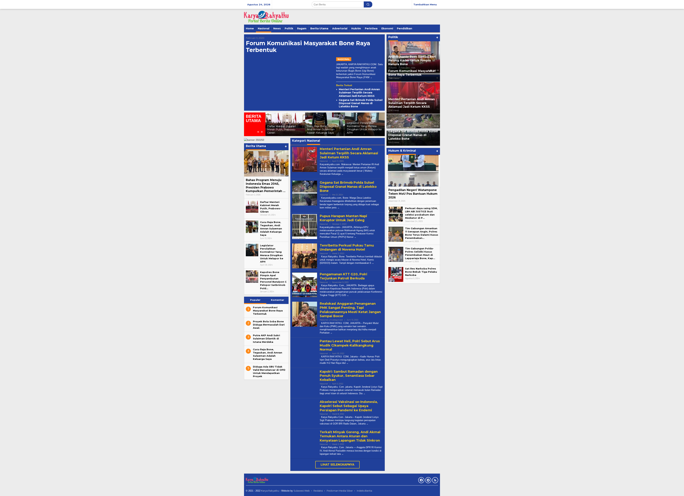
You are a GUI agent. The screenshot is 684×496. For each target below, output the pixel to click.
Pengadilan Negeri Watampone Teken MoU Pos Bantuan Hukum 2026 (412, 193)
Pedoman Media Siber (340, 490)
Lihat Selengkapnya (337, 464)
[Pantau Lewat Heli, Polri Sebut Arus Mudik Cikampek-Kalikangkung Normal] (347, 363)
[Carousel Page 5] (438, 70)
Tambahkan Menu (425, 4)
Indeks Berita (364, 490)
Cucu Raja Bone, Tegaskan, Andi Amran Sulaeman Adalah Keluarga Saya (323, 129)
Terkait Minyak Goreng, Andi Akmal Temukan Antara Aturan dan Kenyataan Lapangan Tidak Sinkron (350, 436)
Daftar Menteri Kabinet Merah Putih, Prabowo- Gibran (281, 129)
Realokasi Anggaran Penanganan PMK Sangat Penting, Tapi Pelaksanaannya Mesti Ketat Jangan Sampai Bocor (350, 310)
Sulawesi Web (302, 490)
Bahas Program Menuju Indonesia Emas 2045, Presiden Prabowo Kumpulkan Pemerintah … (265, 185)
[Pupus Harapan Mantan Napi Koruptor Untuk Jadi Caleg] (355, 237)
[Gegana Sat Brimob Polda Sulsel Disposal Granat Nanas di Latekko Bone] (338, 207)
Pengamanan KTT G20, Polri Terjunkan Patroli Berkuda (343, 276)
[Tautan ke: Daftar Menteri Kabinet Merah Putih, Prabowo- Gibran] (252, 206)
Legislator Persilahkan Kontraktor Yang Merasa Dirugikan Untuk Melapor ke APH (364, 127)
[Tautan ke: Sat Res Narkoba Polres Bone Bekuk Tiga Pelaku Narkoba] (395, 274)
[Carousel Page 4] (435, 70)
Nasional (344, 59)
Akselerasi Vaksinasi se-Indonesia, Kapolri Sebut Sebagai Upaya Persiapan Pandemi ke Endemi (349, 406)
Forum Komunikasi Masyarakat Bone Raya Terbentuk (308, 46)
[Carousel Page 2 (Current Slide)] (431, 70)
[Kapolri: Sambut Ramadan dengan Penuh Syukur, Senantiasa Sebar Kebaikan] (364, 393)
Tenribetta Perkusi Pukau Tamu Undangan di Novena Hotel (347, 247)
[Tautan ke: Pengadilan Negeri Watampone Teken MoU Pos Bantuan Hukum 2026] (413, 171)
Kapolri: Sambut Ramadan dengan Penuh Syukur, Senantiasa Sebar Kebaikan (349, 376)
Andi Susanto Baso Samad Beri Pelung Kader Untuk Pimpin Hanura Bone (412, 60)
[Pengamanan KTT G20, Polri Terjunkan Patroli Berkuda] (348, 295)
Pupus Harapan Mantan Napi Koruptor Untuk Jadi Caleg (343, 218)
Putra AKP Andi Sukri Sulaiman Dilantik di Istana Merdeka (266, 338)
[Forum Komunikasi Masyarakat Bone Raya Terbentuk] (371, 77)
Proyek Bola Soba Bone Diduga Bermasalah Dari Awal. (269, 324)
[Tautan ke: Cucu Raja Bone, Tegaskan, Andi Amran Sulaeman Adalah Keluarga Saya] (252, 226)
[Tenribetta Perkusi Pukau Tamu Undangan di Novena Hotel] (373, 263)
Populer (255, 299)
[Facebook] (421, 480)
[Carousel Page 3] (433, 70)
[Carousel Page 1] (428, 70)
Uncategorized (336, 320)
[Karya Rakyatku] (266, 16)
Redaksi (318, 490)
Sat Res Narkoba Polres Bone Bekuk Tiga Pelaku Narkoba (421, 271)
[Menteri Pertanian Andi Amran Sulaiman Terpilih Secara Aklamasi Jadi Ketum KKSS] (342, 174)
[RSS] (435, 480)
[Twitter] (428, 480)
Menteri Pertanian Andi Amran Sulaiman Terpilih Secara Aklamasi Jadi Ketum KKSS (359, 92)
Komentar (277, 299)
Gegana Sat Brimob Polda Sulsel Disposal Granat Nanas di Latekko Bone (360, 103)
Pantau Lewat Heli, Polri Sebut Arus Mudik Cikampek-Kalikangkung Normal (350, 345)
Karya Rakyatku (270, 490)
